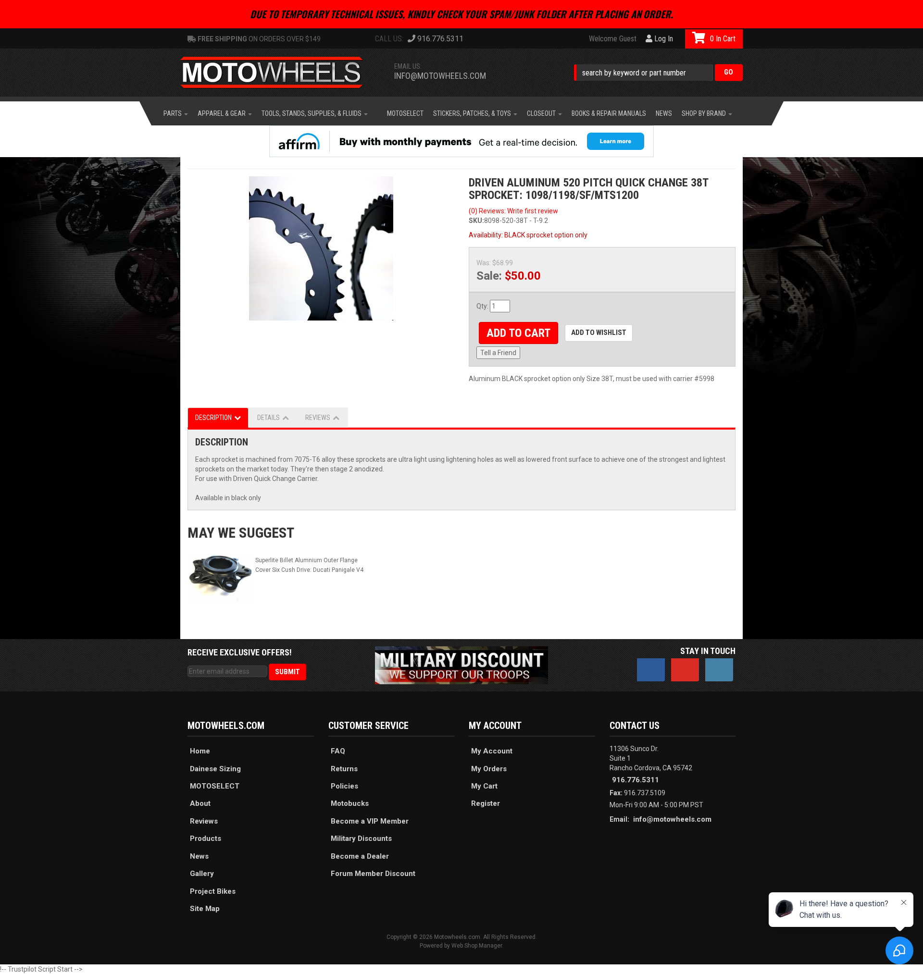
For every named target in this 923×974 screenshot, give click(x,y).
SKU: (476, 220)
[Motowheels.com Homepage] (278, 72)
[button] (658, 72)
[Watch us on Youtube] (685, 669)
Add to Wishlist (598, 332)
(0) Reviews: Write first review (513, 211)
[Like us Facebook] (651, 669)
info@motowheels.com (440, 76)
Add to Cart (518, 333)
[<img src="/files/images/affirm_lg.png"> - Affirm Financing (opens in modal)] (461, 141)
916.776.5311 (635, 780)
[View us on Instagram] (719, 669)
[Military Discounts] (461, 664)
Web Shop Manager (476, 945)
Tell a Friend (498, 353)
